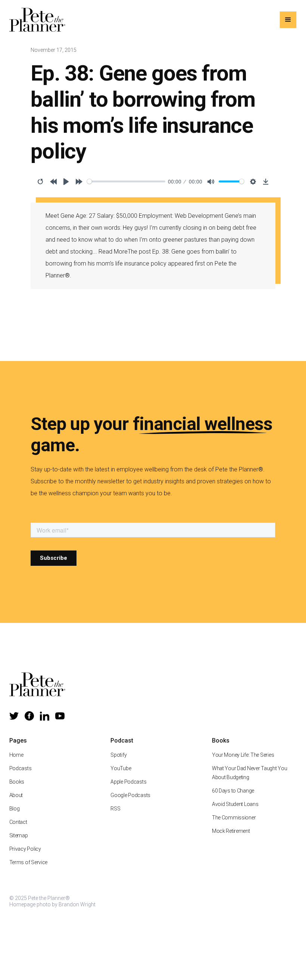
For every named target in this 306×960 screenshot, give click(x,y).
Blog (14, 809)
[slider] (126, 181)
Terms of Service (28, 862)
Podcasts (20, 768)
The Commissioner (234, 818)
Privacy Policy (25, 849)
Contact (18, 822)
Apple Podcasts (128, 782)
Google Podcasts (130, 795)
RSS (115, 809)
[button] (288, 19)
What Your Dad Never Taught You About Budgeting (249, 772)
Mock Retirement (231, 831)
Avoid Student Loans (235, 804)
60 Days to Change (233, 791)
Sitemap (18, 835)
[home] (37, 20)
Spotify (118, 755)
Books (17, 782)
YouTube (120, 768)
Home (16, 755)
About (16, 795)
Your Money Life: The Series (243, 755)
